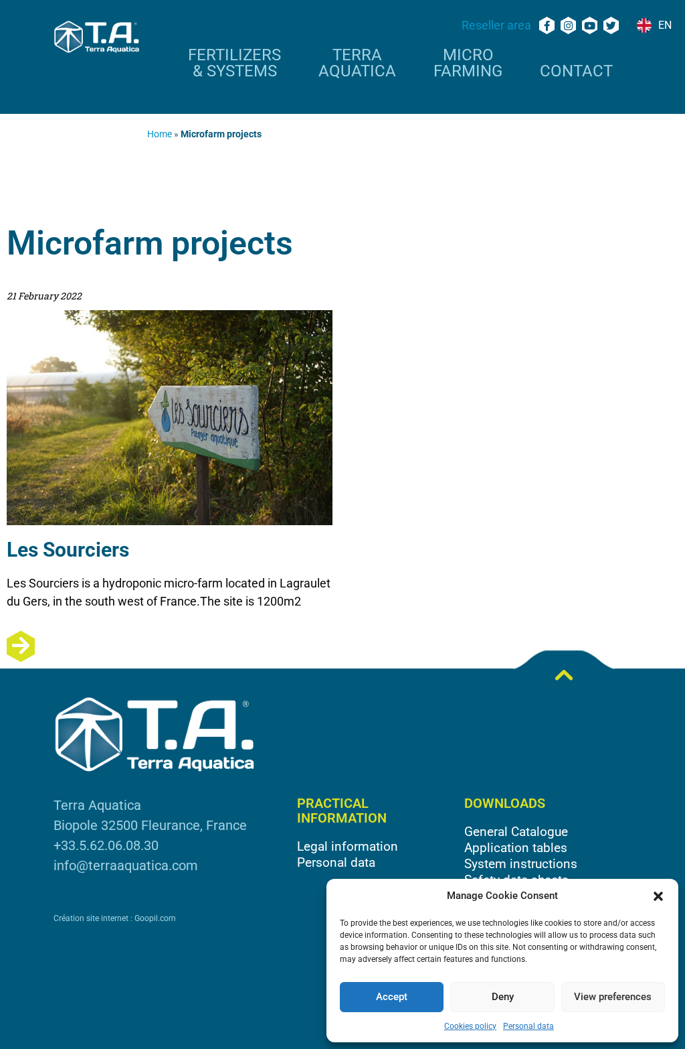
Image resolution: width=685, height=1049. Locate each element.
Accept (391, 997)
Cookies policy (470, 1026)
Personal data (528, 1026)
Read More (169, 646)
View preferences (613, 997)
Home (159, 134)
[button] (658, 896)
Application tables (515, 847)
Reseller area (496, 25)
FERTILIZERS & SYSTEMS (234, 63)
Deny (503, 997)
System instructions (520, 863)
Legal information (347, 846)
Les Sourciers (68, 549)
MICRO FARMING (467, 63)
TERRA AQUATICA (357, 63)
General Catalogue (516, 831)
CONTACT (576, 71)
